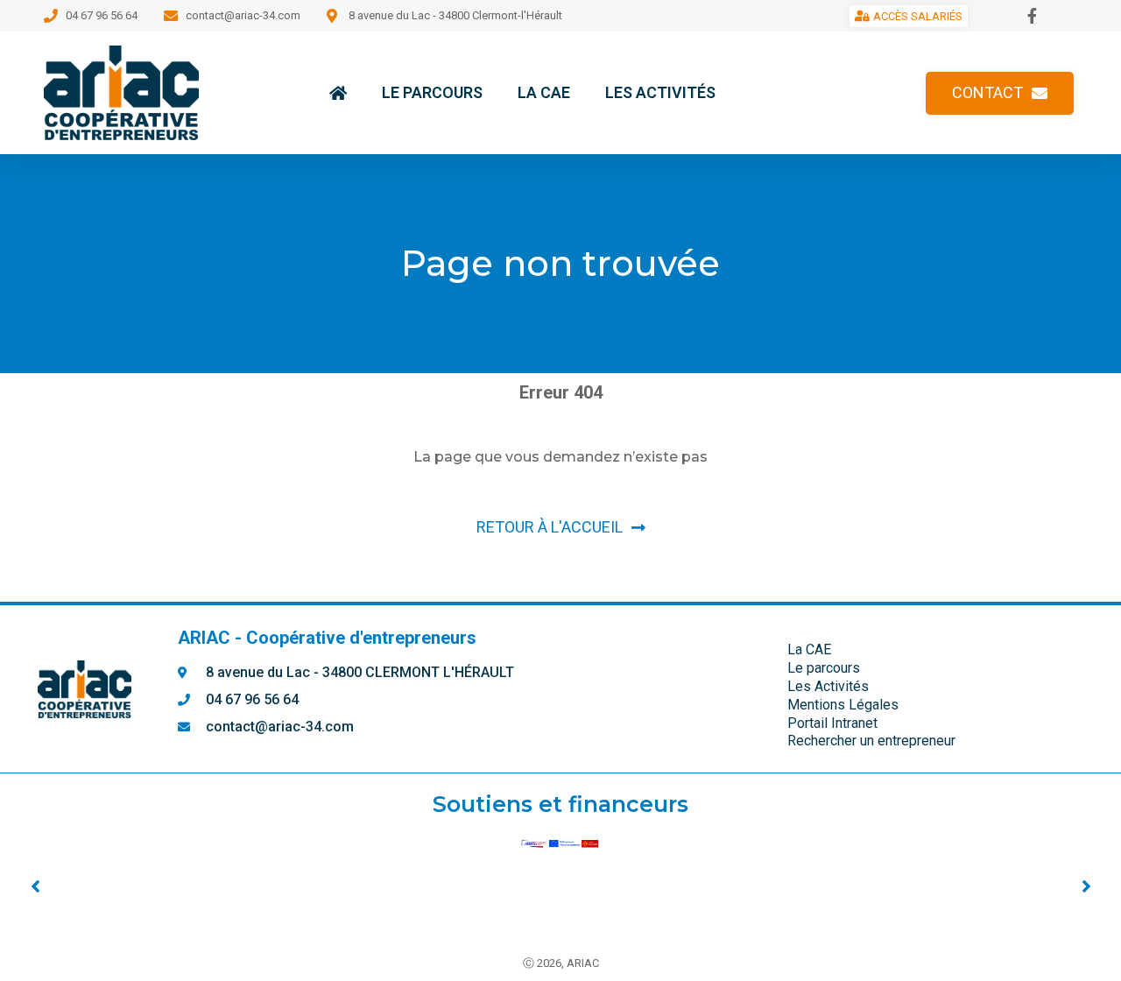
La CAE (544, 92)
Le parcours (432, 92)
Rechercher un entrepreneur (871, 740)
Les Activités (660, 92)
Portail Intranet (832, 723)
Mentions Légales (843, 704)
